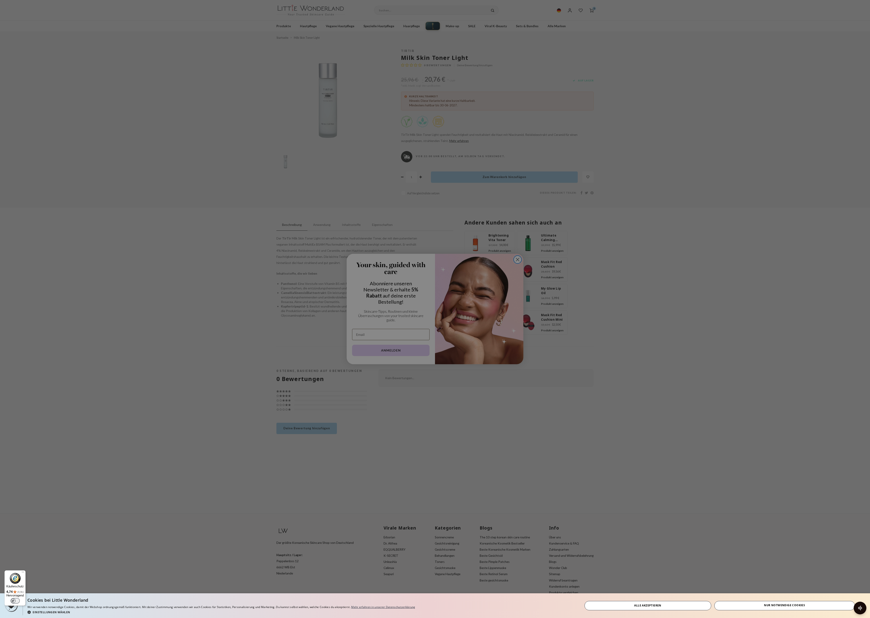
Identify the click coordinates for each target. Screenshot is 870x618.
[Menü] (23, 573)
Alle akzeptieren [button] (647, 605)
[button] (221, 612)
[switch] (15, 600)
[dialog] (435, 605)
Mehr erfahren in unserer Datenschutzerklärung (383, 607)
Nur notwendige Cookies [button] (784, 605)
